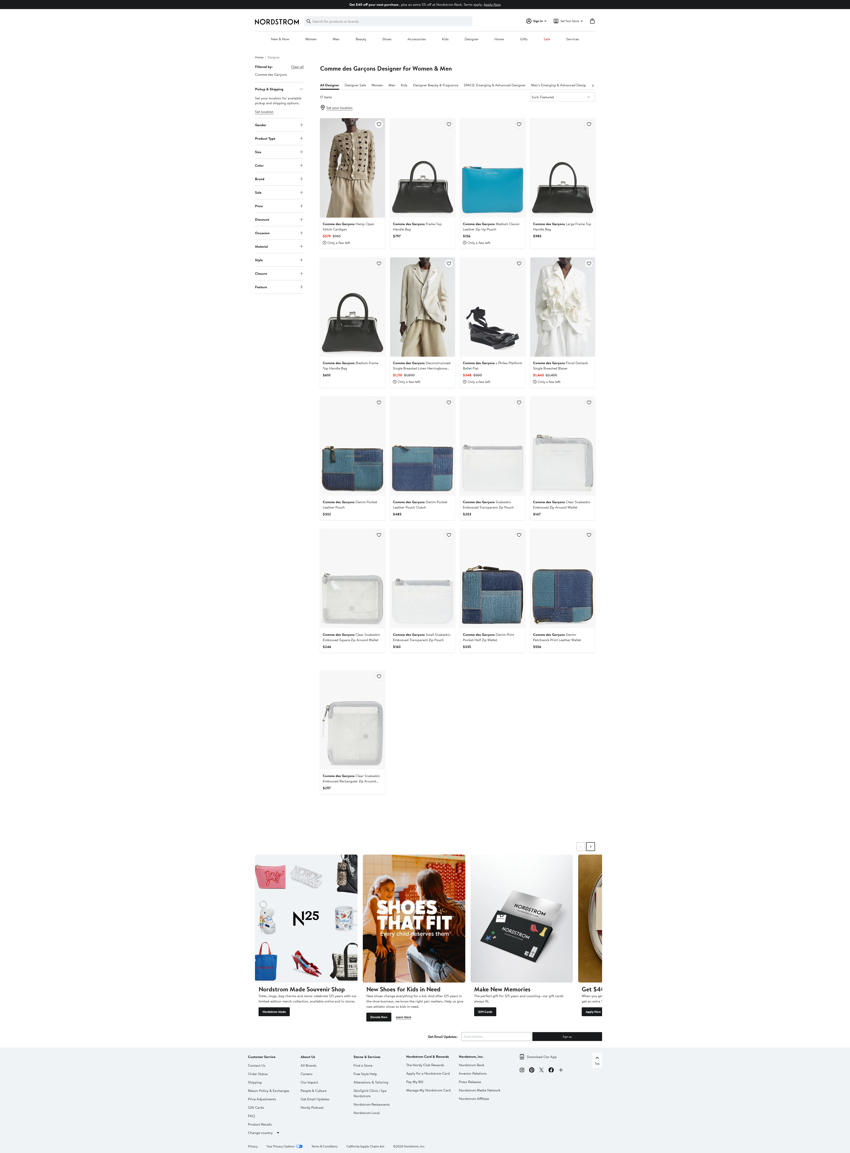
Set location (264, 111)
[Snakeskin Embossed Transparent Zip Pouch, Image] (492, 446)
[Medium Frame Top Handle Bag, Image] (352, 307)
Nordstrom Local (367, 1112)
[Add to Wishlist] (379, 124)
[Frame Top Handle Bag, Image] (422, 167)
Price (259, 205)
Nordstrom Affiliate (474, 1098)
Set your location (339, 107)
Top (597, 1063)
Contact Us (256, 1065)
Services (572, 39)
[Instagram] (522, 1070)
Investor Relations (473, 1073)
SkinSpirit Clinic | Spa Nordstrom (370, 1093)
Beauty (361, 39)
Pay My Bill (414, 1081)
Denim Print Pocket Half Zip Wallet (488, 637)
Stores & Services (367, 1056)
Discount (262, 219)
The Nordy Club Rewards (425, 1064)
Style (259, 259)
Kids (445, 39)
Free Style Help (365, 1073)
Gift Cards (485, 1012)
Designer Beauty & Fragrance (435, 85)
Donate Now (378, 1017)
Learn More (403, 1017)
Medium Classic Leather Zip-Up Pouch (491, 226)
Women (311, 39)
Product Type (265, 138)
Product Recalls (260, 1124)
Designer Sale (355, 85)
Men (336, 39)
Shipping (255, 1082)
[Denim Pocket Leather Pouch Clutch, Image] (422, 446)
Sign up (567, 1037)
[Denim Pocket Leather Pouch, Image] (352, 446)
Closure (261, 273)
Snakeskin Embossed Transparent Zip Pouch (488, 504)
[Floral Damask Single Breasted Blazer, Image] (562, 307)
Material (261, 246)
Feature (261, 286)
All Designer (329, 85)
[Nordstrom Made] (306, 919)
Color (259, 165)
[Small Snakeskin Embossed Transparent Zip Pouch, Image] (422, 578)
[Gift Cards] (522, 919)
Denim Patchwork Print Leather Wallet (557, 637)
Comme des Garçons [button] (271, 74)
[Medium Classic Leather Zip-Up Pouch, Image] (492, 167)
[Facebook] (551, 1070)
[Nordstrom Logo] (277, 22)
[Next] (592, 85)
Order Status (258, 1073)
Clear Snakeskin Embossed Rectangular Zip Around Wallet (351, 781)
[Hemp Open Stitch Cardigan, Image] (352, 167)
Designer (472, 39)
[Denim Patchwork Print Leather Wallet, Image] (562, 578)
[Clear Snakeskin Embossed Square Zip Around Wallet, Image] (352, 578)
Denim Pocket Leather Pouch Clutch (420, 504)
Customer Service (261, 1056)
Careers (307, 1073)
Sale (547, 39)
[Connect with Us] (561, 1070)
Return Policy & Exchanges (268, 1090)
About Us (308, 1056)
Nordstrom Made (274, 1012)
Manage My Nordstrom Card (428, 1090)
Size (258, 151)
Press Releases (470, 1081)
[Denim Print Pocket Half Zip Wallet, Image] (492, 578)
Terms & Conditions (324, 1146)
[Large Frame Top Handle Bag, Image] (562, 167)
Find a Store (363, 1065)
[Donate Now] (414, 919)
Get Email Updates (315, 1099)
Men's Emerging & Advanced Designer (560, 85)
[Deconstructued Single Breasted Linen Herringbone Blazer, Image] (422, 307)
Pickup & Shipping (269, 88)
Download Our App (542, 1056)
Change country (260, 1132)
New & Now (280, 39)
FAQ (251, 1115)
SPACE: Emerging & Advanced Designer (494, 85)
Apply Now (492, 4)
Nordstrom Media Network (479, 1090)
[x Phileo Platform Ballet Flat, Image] (492, 307)
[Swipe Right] (590, 846)
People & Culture (313, 1090)
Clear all (297, 66)
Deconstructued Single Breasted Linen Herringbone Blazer (421, 368)
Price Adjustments (262, 1099)
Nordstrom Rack (471, 1064)
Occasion (262, 232)
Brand (259, 178)
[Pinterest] (531, 1070)
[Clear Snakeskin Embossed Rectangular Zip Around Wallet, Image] (352, 720)
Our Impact (309, 1082)
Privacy (253, 1146)
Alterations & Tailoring (371, 1082)
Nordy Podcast (312, 1107)
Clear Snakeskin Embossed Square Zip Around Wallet (351, 637)
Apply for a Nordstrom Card (428, 1073)
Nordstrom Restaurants (372, 1104)
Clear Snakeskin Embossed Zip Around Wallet (561, 504)
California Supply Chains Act (365, 1146)
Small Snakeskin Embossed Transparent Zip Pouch (421, 637)
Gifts (524, 39)
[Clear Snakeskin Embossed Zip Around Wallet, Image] (562, 446)
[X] (541, 1070)
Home (499, 39)
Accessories (417, 39)
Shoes (387, 39)
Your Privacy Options (281, 1146)
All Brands (309, 1065)
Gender (260, 124)
